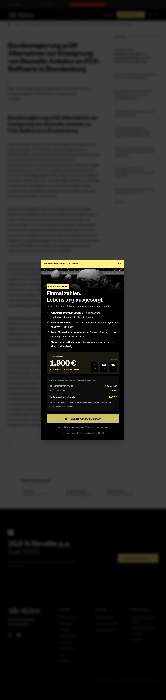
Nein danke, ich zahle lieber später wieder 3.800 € (83, 433)
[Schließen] (120, 270)
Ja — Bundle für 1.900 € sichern (83, 418)
